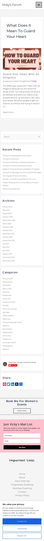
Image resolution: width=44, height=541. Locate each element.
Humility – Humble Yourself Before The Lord (19, 179)
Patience (5, 326)
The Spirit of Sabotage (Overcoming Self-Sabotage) (21, 172)
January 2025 (7, 207)
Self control (6, 336)
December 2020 (8, 257)
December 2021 (8, 234)
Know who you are (9, 309)
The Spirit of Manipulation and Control (16, 156)
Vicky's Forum (12, 4)
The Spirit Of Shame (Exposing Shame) (17, 166)
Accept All (22, 521)
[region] (22, 521)
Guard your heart (11, 81)
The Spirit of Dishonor (10, 159)
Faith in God (6, 289)
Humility (5, 305)
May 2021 (5, 247)
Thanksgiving (7, 346)
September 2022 (8, 220)
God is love (6, 299)
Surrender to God (9, 342)
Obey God (6, 319)
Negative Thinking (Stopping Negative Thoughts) (20, 169)
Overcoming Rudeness (11, 189)
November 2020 (8, 261)
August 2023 (7, 213)
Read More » (8, 112)
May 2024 (6, 210)
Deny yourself (7, 278)
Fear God (5, 292)
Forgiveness (6, 295)
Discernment (7, 282)
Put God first (7, 329)
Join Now (22, 447)
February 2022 (7, 227)
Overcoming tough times (12, 322)
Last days (5, 312)
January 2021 (7, 254)
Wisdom (5, 349)
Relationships (7, 332)
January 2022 (7, 230)
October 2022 (7, 217)
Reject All (22, 536)
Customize (22, 529)
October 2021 (7, 237)
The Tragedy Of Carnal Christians (14, 176)
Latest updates (8, 315)
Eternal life (6, 285)
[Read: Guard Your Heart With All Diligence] (22, 59)
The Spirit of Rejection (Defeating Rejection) (18, 162)
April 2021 (6, 250)
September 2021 (8, 240)
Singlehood (25, 81)
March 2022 (6, 224)
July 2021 (5, 244)
